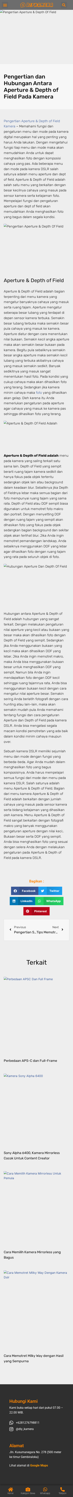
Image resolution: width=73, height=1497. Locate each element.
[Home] (10, 1489)
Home (10, 1493)
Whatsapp (45, 1493)
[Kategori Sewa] (28, 1489)
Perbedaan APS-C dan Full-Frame (30, 1061)
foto (39, 393)
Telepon (62, 1493)
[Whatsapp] (45, 1489)
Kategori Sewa (28, 1493)
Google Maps (39, 1465)
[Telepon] (62, 1489)
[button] (5, 5)
